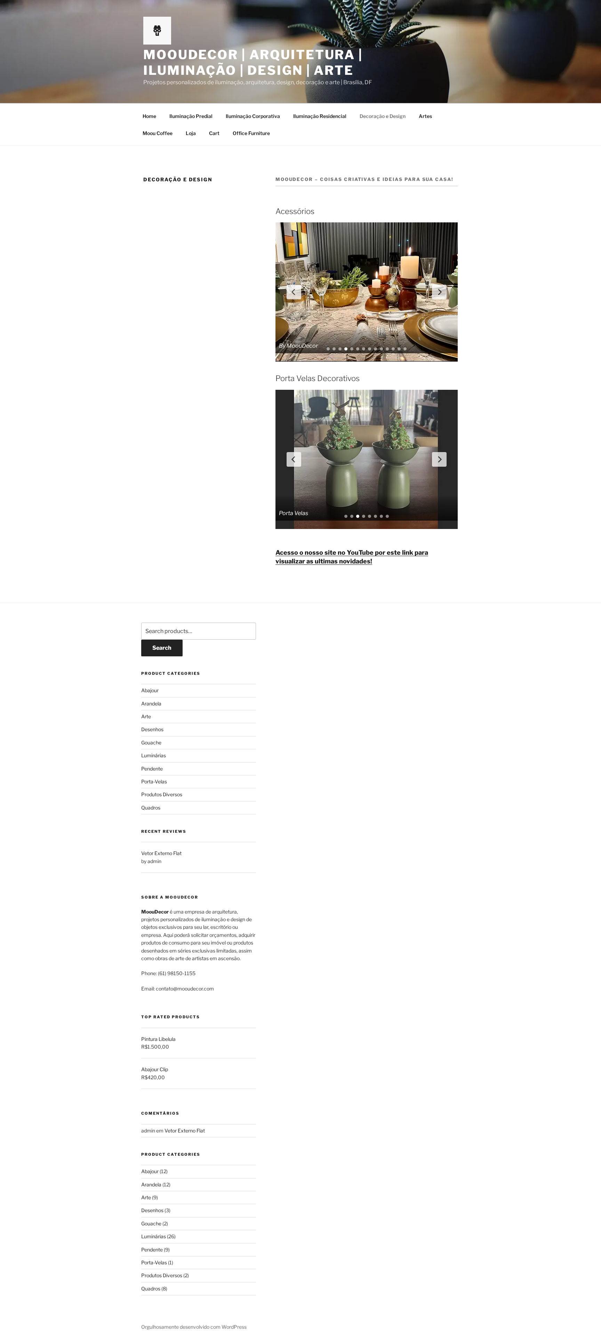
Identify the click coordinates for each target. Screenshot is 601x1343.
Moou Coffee (158, 133)
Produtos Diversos (161, 794)
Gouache (151, 742)
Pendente (152, 769)
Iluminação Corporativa (253, 116)
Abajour (150, 690)
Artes (425, 116)
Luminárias (153, 755)
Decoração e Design (383, 116)
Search (161, 648)
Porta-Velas (154, 781)
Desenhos (152, 729)
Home (149, 116)
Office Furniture (251, 133)
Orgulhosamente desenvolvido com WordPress (194, 1327)
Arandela (151, 703)
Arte (146, 716)
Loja (191, 133)
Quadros (150, 808)
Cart (214, 133)
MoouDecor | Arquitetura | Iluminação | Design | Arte (253, 62)
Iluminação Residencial (319, 116)
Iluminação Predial (191, 116)
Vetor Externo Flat (185, 1130)
